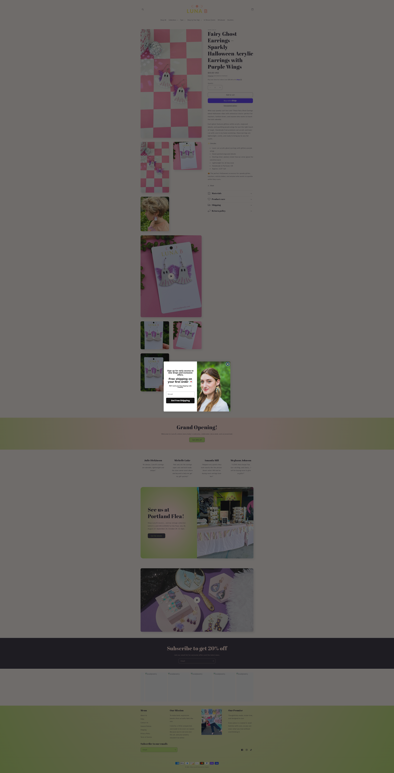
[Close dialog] (228, 364)
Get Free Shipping (180, 400)
